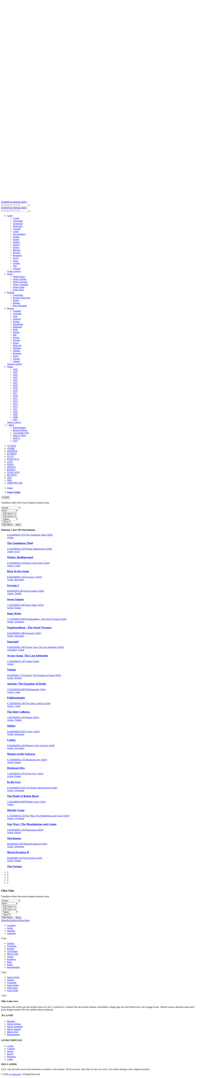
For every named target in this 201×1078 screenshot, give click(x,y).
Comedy (17, 229)
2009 (15, 414)
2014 (15, 401)
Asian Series (13, 985)
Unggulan (11, 946)
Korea (16, 343)
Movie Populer (14, 1029)
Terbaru (10, 943)
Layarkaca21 (15, 1074)
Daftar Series (19, 276)
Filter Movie (7, 525)
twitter (10, 928)
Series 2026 (12, 990)
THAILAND (13, 472)
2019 (15, 388)
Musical (16, 250)
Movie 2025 (12, 1032)
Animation (18, 223)
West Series (12, 988)
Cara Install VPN (21, 433)
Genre (10, 215)
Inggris (16, 332)
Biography (18, 226)
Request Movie (20, 430)
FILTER (5, 497)
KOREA (11, 469)
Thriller (16, 263)
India (15, 329)
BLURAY (12, 475)
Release (16, 303)
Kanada (16, 340)
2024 (15, 374)
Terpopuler (18, 295)
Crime (16, 231)
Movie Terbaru (14, 1024)
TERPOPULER (14, 483)
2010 (15, 411)
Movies (16, 920)
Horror (16, 247)
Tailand (16, 361)
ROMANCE (13, 459)
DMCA (16, 438)
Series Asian (18, 287)
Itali (14, 335)
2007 (15, 419)
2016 (15, 396)
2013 (15, 403)
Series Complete (20, 284)
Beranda (11, 1021)
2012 (15, 406)
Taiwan (16, 358)
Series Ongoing (20, 282)
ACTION (11, 446)
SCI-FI (10, 456)
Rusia (15, 356)
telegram (11, 930)
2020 (15, 385)
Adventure (18, 221)
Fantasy (16, 242)
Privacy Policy (19, 435)
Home (4, 920)
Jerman (16, 321)
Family (16, 239)
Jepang (16, 337)
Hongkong (18, 324)
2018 (15, 390)
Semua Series (13, 977)
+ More (10, 425)
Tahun (10, 366)
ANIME (11, 448)
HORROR (12, 451)
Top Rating (12, 951)
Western (16, 268)
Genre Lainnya (14, 271)
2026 (15, 369)
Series (10, 274)
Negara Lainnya (14, 364)
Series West (18, 290)
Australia (17, 313)
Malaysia (17, 345)
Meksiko (17, 348)
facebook (11, 925)
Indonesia (17, 327)
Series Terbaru (19, 279)
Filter (21, 920)
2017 (15, 393)
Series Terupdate (15, 1026)
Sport (15, 260)
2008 (15, 417)
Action (16, 218)
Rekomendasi (19, 427)
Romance (17, 255)
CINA (10, 461)
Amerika (17, 311)
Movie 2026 (12, 954)
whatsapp (11, 933)
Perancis (17, 319)
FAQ (15, 441)
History (16, 244)
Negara (10, 308)
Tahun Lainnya (14, 422)
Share (27, 920)
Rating (16, 300)
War (15, 266)
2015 (15, 398)
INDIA (10, 464)
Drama (16, 237)
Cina (15, 316)
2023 (15, 377)
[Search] (29, 205)
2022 (15, 380)
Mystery (17, 252)
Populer (10, 292)
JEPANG (11, 467)
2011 (15, 409)
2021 (15, 382)
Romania (17, 353)
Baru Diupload (20, 305)
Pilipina (16, 350)
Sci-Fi (16, 258)
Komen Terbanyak (21, 297)
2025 (15, 372)
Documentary (19, 234)
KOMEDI (12, 454)
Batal (18, 525)
